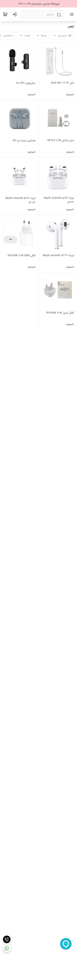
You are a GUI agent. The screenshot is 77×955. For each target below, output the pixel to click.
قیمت (27, 35)
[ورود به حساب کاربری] (15, 14)
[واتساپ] (6, 948)
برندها (44, 35)
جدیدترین (62, 35)
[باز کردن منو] (71, 14)
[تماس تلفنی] (6, 939)
